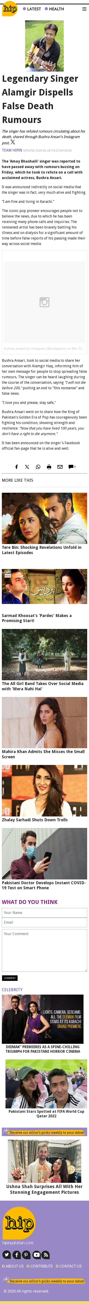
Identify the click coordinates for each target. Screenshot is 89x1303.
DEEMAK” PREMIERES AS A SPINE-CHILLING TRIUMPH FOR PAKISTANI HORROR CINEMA (42, 1049)
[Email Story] (60, 467)
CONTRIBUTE (39, 1266)
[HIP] (10, 9)
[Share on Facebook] (16, 467)
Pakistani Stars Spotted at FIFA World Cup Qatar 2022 (46, 1113)
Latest (33, 8)
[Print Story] (49, 467)
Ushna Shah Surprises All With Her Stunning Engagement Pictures (44, 1189)
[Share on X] (27, 467)
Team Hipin (12, 150)
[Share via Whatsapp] (38, 467)
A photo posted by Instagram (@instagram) (35, 348)
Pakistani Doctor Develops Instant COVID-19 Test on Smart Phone (44, 885)
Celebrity (12, 989)
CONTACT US (69, 1266)
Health (56, 8)
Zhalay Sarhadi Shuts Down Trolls (35, 819)
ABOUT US (13, 1266)
